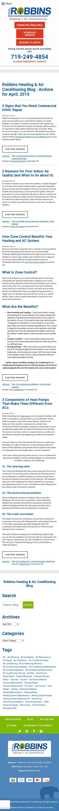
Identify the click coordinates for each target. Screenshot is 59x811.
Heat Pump (50, 561)
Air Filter (30, 673)
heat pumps (26, 416)
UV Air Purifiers (39, 705)
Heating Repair (30, 692)
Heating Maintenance (12, 692)
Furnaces (29, 686)
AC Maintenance (43, 657)
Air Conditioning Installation (27, 384)
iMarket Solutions (17, 807)
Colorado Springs (38, 561)
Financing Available (30, 25)
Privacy (3, 808)
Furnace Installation (38, 679)
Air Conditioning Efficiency (30, 663)
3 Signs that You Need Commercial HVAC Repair (29, 108)
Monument (25, 705)
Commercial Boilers (44, 156)
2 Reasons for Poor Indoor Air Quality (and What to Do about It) (27, 173)
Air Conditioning (17, 390)
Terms (7, 808)
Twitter (19, 731)
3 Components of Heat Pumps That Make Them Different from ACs (27, 404)
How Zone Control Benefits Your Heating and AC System (27, 239)
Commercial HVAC (19, 158)
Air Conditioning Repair (13, 670)
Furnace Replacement (13, 686)
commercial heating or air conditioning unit (32, 137)
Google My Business (41, 731)
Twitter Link (6, 156)
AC (4, 657)
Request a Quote (30, 42)
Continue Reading (15, 149)
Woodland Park (10, 708)
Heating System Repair (42, 695)
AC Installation (27, 657)
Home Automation (33, 702)
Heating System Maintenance (16, 695)
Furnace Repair (31, 683)
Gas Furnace (40, 686)
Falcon (6, 679)
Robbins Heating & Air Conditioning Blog (30, 584)
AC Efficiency (13, 657)
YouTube (26, 731)
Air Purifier (20, 221)
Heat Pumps (25, 564)
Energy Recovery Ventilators (36, 221)
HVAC (46, 702)
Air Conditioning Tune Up (14, 673)
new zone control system (35, 262)
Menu (9, 3)
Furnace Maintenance (13, 683)
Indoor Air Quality (17, 226)
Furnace (23, 679)
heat (50, 686)
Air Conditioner (20, 660)
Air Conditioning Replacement (38, 670)
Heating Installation (28, 689)
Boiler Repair (8, 676)
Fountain (14, 679)
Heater (6, 689)
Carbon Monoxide (24, 676)
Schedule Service (29, 34)
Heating (14, 689)
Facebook (34, 731)
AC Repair (7, 660)
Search (28, 604)
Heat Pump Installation (13, 702)
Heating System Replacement (16, 698)
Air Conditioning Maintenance (42, 667)
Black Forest (41, 673)
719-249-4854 (29, 56)
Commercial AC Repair (25, 156)
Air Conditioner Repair (39, 660)
